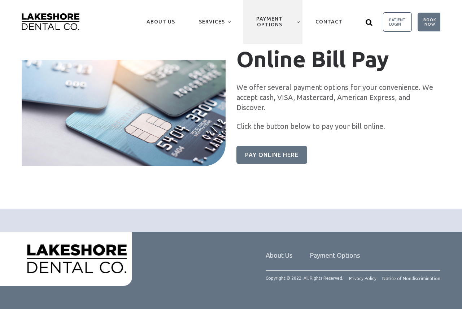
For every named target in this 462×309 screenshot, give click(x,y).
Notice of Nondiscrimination (411, 279)
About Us (161, 22)
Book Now (429, 22)
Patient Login (397, 22)
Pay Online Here (271, 155)
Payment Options (269, 21)
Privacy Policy (362, 279)
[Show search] (369, 22)
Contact (329, 22)
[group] (123, 113)
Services (212, 22)
